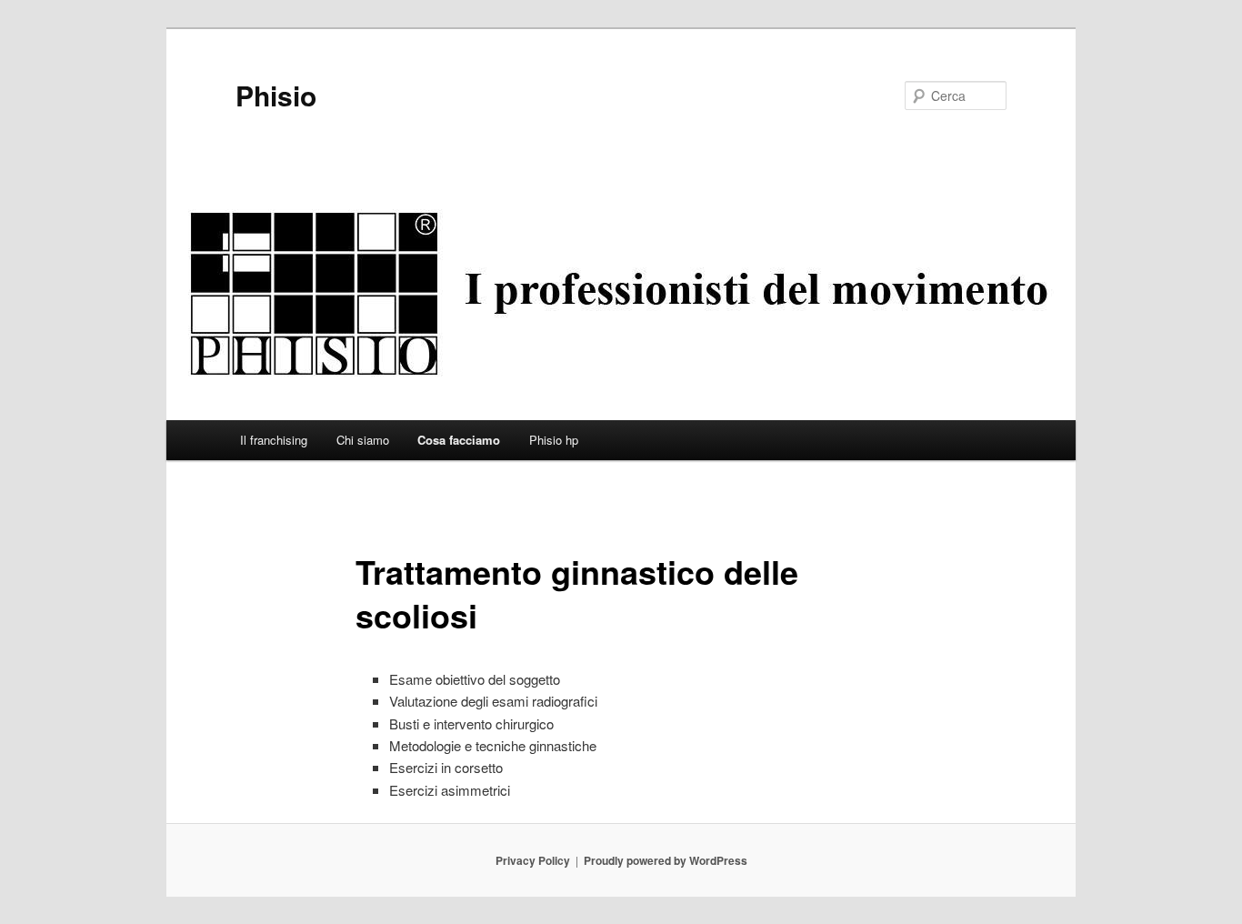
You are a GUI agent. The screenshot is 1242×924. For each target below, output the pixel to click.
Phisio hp (553, 439)
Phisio (275, 95)
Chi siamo (362, 439)
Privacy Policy (533, 860)
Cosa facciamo (458, 439)
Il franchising (273, 439)
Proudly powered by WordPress (665, 860)
